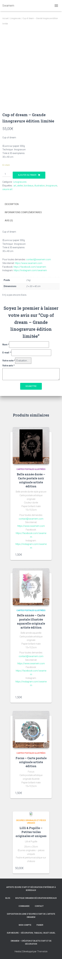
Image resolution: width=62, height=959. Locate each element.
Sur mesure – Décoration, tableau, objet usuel (31, 933)
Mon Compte (25, 925)
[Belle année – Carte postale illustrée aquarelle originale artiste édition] (31, 586)
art (15, 185)
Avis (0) (9, 220)
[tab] (31, 204)
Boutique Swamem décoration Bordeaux (36, 898)
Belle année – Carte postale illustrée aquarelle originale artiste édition (31, 621)
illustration (39, 185)
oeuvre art (7, 189)
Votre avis (8, 365)
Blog (7, 898)
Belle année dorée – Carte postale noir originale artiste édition (31, 480)
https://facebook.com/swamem (30, 267)
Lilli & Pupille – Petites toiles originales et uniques (31, 832)
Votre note (8, 360)
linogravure (51, 185)
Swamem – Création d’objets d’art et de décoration (31, 942)
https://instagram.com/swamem (30, 270)
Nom (5, 344)
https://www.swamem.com (28, 263)
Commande (24, 906)
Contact (39, 906)
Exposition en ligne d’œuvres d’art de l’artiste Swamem (31, 915)
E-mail (6, 352)
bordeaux (28, 185)
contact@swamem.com (38, 259)
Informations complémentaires (23, 212)
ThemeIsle (42, 951)
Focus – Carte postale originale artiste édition (31, 762)
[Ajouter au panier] (45, 554)
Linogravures (15, 18)
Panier (40, 925)
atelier (20, 185)
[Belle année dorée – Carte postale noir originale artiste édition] (31, 445)
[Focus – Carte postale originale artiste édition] (31, 729)
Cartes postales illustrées (31, 469)
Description (12, 204)
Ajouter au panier (27, 175)
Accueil (5, 18)
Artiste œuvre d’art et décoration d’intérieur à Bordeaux (31, 888)
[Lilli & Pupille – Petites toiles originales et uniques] (31, 813)
